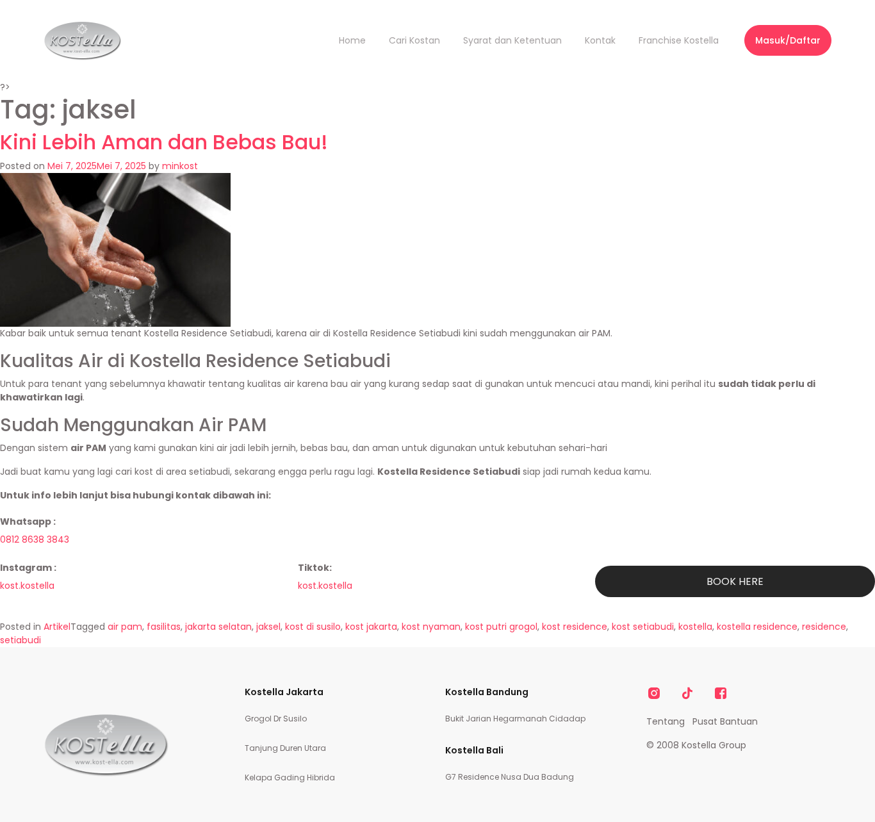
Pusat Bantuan (725, 721)
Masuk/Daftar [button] (788, 40)
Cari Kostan (414, 40)
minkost (180, 166)
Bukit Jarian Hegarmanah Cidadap (515, 718)
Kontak (600, 40)
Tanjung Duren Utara (285, 748)
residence (824, 626)
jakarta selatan (218, 626)
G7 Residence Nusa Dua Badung (509, 776)
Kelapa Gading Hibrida (290, 777)
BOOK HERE (735, 581)
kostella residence (757, 626)
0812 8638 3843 (34, 539)
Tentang (665, 721)
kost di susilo (313, 626)
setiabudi (20, 640)
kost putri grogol (501, 626)
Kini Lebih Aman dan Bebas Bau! (164, 141)
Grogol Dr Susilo (276, 718)
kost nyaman (431, 626)
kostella (695, 626)
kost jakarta (371, 626)
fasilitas (164, 626)
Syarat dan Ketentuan (512, 40)
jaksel (268, 626)
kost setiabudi (643, 626)
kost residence (574, 626)
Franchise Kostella (679, 40)
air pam (125, 626)
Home (352, 40)
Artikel (57, 626)
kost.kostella (27, 585)
